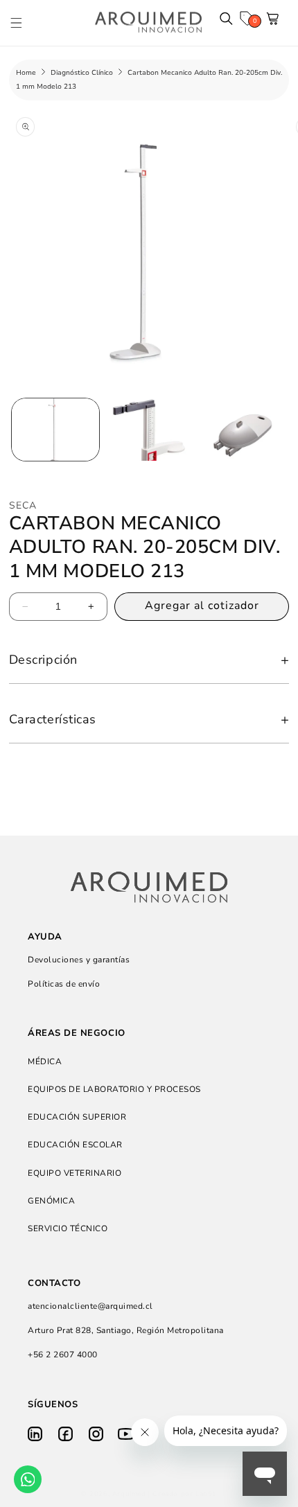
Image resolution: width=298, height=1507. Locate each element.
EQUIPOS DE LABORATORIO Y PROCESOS (114, 1089)
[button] (23, 22)
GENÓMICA (51, 1200)
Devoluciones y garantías (79, 959)
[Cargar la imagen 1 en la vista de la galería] (55, 429)
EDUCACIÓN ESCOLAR (75, 1144)
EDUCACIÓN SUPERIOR (77, 1116)
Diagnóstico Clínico (82, 73)
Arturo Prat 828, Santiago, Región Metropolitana (126, 1330)
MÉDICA (45, 1061)
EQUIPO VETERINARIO (74, 1173)
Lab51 (206, 1494)
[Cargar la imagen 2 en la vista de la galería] (148, 429)
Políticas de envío (64, 983)
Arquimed (129, 1494)
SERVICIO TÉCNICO (67, 1228)
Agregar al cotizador (202, 605)
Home (26, 73)
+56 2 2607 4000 (63, 1354)
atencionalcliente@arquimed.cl (90, 1306)
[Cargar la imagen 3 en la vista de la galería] (241, 429)
